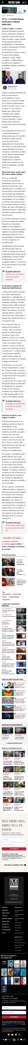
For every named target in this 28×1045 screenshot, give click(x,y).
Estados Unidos (6, 594)
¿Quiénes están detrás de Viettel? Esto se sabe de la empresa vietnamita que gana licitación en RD (8, 652)
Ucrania (4, 597)
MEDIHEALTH (5, 924)
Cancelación (23, 1030)
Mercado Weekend (20, 942)
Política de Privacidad (8, 1026)
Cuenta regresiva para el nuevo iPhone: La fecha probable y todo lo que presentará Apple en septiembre (8, 666)
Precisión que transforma (9, 616)
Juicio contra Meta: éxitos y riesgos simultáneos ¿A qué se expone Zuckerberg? (20, 686)
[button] (6, 743)
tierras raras (5, 599)
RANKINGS (4, 907)
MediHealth (18, 925)
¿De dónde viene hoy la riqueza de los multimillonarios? (19, 693)
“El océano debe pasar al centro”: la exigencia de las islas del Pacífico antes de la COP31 (8, 764)
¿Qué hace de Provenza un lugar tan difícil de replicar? (20, 709)
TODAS (4, 932)
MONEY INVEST (6, 913)
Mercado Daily (19, 940)
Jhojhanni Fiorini (12, 86)
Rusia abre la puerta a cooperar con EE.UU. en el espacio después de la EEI (19, 764)
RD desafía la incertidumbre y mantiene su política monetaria (16, 406)
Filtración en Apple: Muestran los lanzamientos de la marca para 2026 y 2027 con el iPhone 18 (8, 673)
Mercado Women (19, 945)
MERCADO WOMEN (7, 918)
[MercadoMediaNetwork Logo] (14, 884)
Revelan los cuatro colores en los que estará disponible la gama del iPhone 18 (8, 645)
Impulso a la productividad (5, 623)
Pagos (10, 1030)
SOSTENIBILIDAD (6, 930)
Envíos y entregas (16, 1030)
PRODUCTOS (18, 907)
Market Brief (18, 922)
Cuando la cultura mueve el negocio (19, 738)
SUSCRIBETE (14, 849)
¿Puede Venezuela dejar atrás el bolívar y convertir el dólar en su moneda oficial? (20, 702)
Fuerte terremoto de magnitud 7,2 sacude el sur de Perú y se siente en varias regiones (9, 630)
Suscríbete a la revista (12, 538)
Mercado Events (19, 933)
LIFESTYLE (5, 916)
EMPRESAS (5, 910)
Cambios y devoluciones (7, 1031)
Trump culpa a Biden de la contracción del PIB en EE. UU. (15, 528)
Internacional (10, 15)
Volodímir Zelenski (14, 597)
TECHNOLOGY (5, 927)
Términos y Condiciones (14, 1024)
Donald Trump (17, 594)
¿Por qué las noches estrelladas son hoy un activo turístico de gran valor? (20, 717)
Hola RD (17, 930)
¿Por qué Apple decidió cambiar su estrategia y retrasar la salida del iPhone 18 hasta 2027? (8, 637)
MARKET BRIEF (6, 921)
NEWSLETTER (18, 937)
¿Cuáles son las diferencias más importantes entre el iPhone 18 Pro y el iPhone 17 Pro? (8, 659)
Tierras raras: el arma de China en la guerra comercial (14, 277)
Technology (18, 927)
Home (3, 15)
